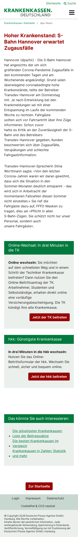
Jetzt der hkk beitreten (49, 376)
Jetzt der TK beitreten (49, 317)
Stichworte (53, 3)
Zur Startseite (39, 486)
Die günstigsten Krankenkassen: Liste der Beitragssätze (37, 433)
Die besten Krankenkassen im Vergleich (35, 443)
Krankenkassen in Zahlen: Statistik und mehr (39, 453)
